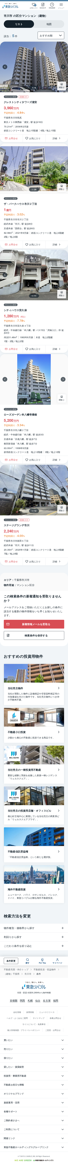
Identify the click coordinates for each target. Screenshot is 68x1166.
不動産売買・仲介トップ (16, 969)
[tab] (19, 24)
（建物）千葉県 (11, 973)
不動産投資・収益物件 (45, 969)
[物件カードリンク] (34, 405)
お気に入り (36, 138)
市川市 (28, 973)
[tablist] (34, 24)
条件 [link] (38, 973)
